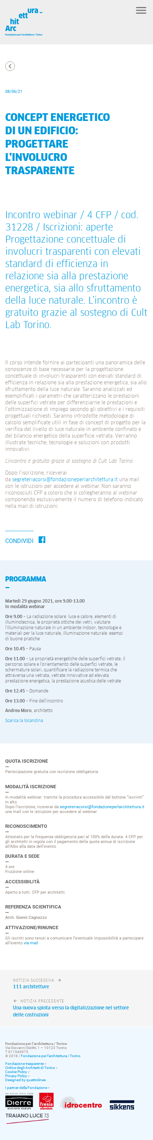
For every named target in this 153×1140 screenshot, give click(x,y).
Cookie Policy (16, 1072)
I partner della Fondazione (26, 1088)
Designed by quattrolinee (25, 1080)
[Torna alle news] (10, 66)
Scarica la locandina (24, 721)
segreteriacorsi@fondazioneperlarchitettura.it (65, 479)
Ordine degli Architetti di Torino (30, 1068)
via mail (31, 943)
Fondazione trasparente (24, 1064)
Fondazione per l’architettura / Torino (51, 1056)
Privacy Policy (16, 1076)
